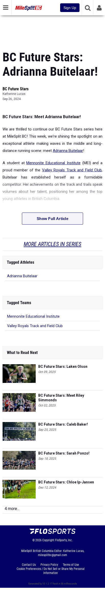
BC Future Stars (16, 88)
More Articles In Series (52, 244)
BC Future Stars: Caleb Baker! (63, 424)
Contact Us (29, 565)
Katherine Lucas (14, 94)
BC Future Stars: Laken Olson (62, 366)
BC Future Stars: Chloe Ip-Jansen (66, 482)
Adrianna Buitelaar (68, 150)
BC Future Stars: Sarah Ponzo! (63, 453)
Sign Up (69, 8)
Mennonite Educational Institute (53, 163)
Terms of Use (71, 565)
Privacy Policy (49, 565)
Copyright (48, 540)
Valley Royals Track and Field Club (72, 170)
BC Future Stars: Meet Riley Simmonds (61, 397)
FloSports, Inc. (64, 540)
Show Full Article (52, 218)
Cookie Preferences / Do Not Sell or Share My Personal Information (51, 571)
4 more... (12, 508)
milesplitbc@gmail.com (52, 555)
